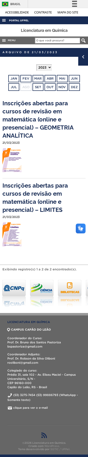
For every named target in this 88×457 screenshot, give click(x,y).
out (50, 87)
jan (14, 78)
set (38, 87)
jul (14, 87)
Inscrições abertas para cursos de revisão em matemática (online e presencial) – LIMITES (35, 197)
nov (62, 87)
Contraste (43, 12)
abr (50, 78)
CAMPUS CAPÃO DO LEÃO (31, 329)
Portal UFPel (19, 20)
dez (74, 87)
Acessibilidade (17, 12)
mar (38, 78)
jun (74, 78)
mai (62, 78)
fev (25, 78)
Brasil (10, 4)
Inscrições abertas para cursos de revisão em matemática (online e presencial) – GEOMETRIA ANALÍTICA (37, 119)
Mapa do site (67, 12)
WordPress (51, 446)
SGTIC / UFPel (59, 449)
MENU (11, 40)
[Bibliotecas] (69, 293)
